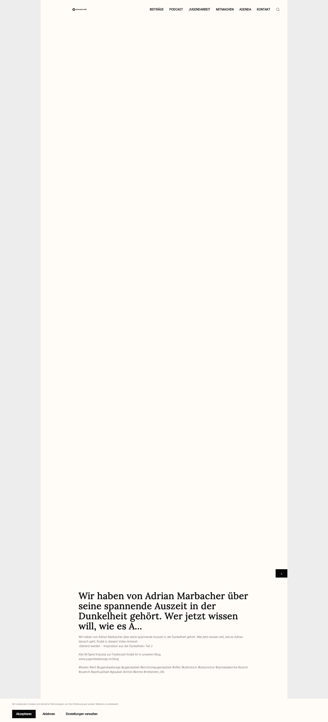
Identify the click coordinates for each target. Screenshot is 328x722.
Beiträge (157, 9)
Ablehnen (49, 714)
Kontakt (263, 9)
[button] (278, 9)
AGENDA (245, 9)
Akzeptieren (24, 714)
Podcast (176, 9)
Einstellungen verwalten (82, 714)
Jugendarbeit (199, 9)
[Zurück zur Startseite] (79, 9)
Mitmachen (225, 9)
